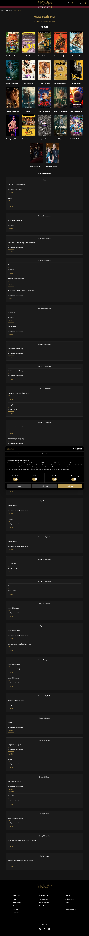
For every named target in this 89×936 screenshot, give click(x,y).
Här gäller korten (44, 903)
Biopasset (67, 906)
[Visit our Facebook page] (40, 930)
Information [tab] (44, 454)
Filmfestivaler (17, 903)
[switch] (34, 479)
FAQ (14, 899)
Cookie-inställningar (70, 909)
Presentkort (42, 906)
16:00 (11, 193)
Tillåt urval (44, 486)
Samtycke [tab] (18, 454)
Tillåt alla (70, 486)
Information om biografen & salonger (44, 21)
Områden (16, 913)
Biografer (9, 10)
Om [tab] (70, 454)
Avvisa (19, 486)
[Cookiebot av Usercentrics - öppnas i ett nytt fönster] (74, 449)
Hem (2, 10)
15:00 (11, 594)
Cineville (67, 903)
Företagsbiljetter (43, 899)
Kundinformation (69, 899)
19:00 (11, 206)
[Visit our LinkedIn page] (49, 930)
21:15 (10, 299)
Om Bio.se (16, 906)
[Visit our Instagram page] (44, 930)
